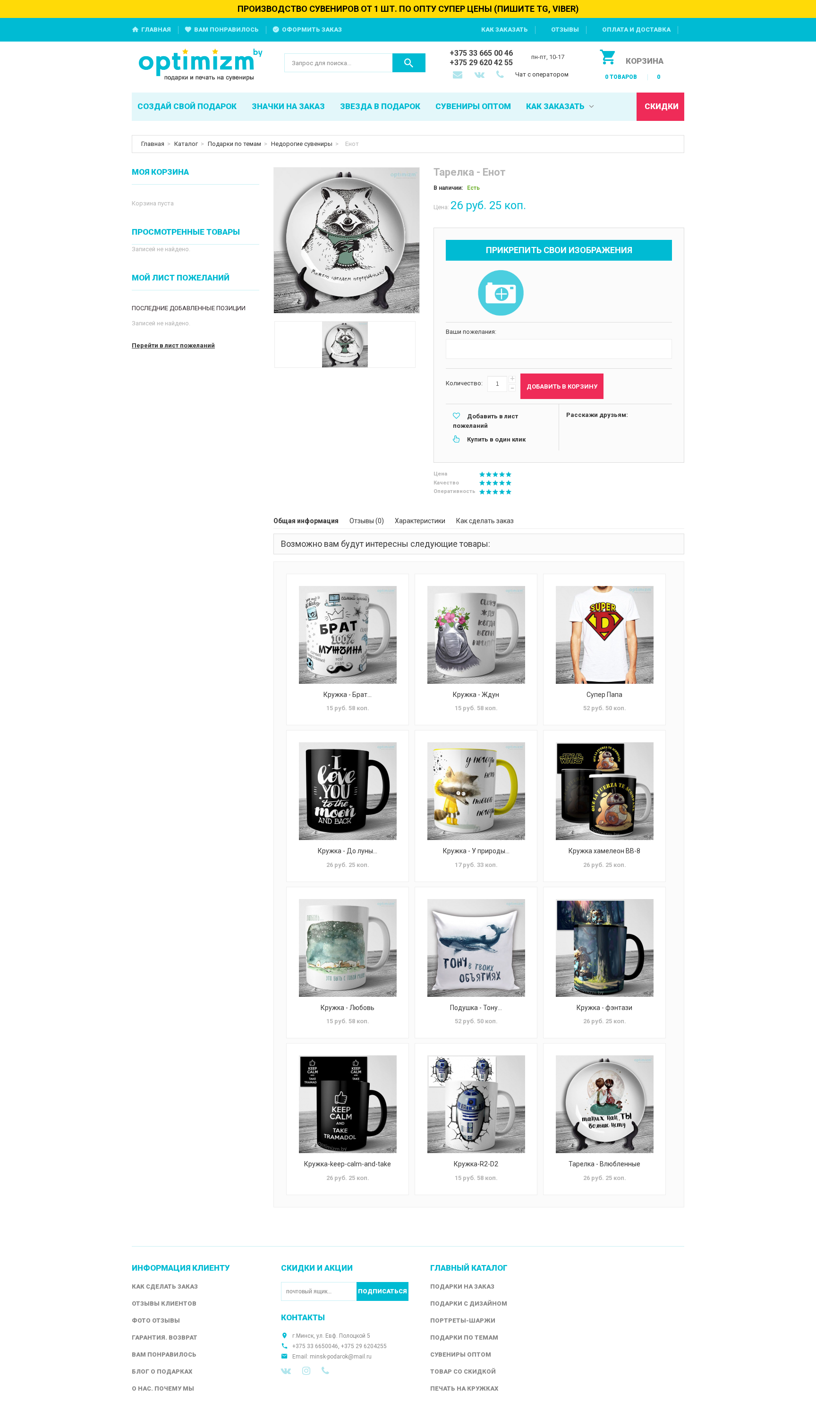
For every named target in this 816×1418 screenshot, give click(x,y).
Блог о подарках (162, 1371)
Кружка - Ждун (476, 694)
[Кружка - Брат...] (347, 635)
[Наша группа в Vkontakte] (286, 1370)
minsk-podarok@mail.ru (341, 1356)
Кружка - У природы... (476, 851)
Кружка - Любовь (347, 1007)
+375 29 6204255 (364, 1346)
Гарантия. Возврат (164, 1337)
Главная (156, 29)
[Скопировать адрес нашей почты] (458, 75)
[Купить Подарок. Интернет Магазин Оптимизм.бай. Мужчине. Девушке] (201, 65)
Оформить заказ (312, 29)
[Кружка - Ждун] (476, 635)
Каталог (186, 143)
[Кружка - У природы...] (476, 791)
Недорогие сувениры (301, 143)
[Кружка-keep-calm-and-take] (347, 1104)
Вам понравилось (226, 29)
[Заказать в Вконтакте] (480, 75)
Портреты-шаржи (462, 1320)
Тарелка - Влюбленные (604, 1164)
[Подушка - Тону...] (476, 948)
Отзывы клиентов (164, 1303)
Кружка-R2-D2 (476, 1164)
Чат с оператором (542, 74)
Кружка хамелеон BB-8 (604, 851)
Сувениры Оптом (460, 1354)
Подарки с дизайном (468, 1303)
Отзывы (565, 29)
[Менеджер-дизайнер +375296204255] (502, 75)
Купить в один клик (496, 439)
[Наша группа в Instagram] (306, 1370)
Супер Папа (604, 694)
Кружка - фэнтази (604, 1007)
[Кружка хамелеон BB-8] (604, 791)
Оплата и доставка (636, 29)
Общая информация (306, 521)
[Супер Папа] (604, 635)
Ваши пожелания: (471, 331)
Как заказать (504, 29)
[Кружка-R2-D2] (476, 1104)
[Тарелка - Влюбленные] (604, 1104)
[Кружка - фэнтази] (604, 948)
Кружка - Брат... (347, 694)
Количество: (464, 383)
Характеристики (420, 521)
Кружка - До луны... (347, 851)
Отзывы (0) (366, 521)
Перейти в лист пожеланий (173, 345)
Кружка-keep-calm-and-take (347, 1164)
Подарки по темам (234, 143)
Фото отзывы (156, 1320)
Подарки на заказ (462, 1286)
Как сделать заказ (485, 521)
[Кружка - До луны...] (347, 791)
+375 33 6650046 (315, 1346)
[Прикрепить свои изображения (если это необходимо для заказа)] (500, 293)
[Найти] (408, 62)
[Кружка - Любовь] (347, 948)
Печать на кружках (464, 1388)
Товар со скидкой (463, 1371)
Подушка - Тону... (476, 1007)
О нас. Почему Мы (163, 1388)
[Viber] (325, 1370)
